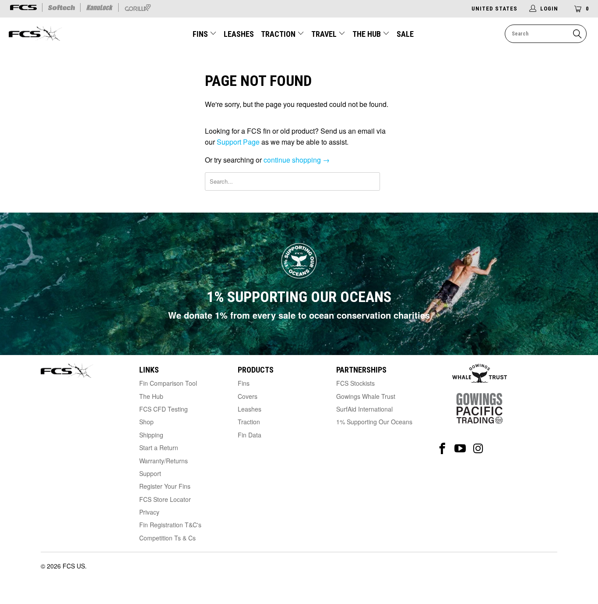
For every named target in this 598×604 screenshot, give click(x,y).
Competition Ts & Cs (167, 537)
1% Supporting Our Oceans (374, 421)
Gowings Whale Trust (365, 396)
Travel (324, 34)
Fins (200, 34)
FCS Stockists (355, 383)
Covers (247, 396)
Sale (405, 34)
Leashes (239, 34)
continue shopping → (297, 160)
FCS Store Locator (165, 499)
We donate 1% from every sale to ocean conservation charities (299, 315)
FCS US (74, 565)
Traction (279, 34)
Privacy (149, 512)
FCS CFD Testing (163, 409)
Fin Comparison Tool (168, 383)
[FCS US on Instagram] (478, 448)
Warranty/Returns (163, 460)
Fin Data (249, 434)
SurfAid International (364, 409)
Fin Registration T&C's (170, 524)
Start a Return (158, 447)
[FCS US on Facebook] (442, 448)
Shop (146, 421)
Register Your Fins (164, 486)
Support (150, 473)
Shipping (151, 434)
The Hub (367, 34)
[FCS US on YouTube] (460, 448)
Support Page (238, 142)
